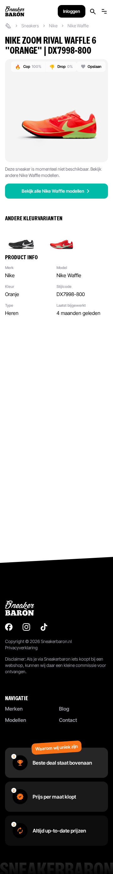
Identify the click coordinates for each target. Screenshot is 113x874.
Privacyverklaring (21, 647)
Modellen (15, 720)
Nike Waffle (78, 25)
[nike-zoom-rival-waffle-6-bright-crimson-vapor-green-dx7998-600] (61, 237)
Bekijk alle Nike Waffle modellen (53, 191)
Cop (28, 66)
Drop (61, 66)
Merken (14, 709)
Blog (64, 709)
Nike (53, 25)
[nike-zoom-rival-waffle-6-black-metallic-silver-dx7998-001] (21, 237)
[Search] (93, 11)
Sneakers (30, 25)
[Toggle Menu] (104, 11)
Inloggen (71, 11)
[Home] (8, 26)
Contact (68, 720)
